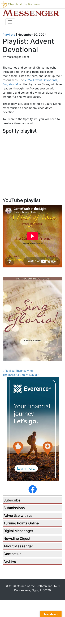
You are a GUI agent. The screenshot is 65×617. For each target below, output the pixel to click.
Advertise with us (18, 515)
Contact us (12, 554)
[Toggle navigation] (10, 21)
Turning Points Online (21, 523)
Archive (9, 561)
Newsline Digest (16, 538)
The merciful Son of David (20, 375)
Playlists (9, 34)
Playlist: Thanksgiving (18, 370)
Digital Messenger (18, 531)
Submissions (14, 508)
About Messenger (18, 546)
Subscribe (11, 500)
